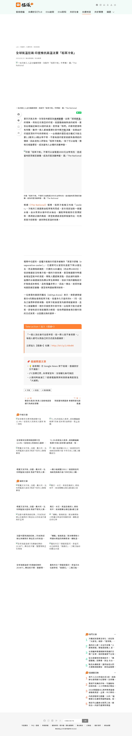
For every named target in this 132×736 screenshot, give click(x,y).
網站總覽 (107, 725)
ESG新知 (62, 11)
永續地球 (86, 11)
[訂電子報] (108, 5)
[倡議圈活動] (115, 672)
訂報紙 (89, 725)
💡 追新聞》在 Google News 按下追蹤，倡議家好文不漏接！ (53, 367)
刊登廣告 (25, 725)
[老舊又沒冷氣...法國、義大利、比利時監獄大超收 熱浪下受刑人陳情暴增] (31, 457)
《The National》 (38, 204)
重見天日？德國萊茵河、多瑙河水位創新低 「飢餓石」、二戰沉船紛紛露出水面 (64, 566)
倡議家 (22, 47)
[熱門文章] (115, 634)
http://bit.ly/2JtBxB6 (63, 345)
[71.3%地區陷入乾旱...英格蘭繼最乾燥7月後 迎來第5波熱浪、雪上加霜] (64, 428)
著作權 (62, 725)
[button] (115, 5)
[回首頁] (24, 5)
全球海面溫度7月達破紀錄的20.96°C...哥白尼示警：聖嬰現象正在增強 (30, 566)
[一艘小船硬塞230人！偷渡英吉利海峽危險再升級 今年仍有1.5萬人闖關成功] (64, 457)
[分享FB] (18, 114)
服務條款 (55, 725)
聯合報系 (80, 725)
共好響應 (98, 11)
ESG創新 (50, 11)
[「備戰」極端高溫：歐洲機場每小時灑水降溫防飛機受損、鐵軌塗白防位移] (64, 523)
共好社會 (74, 11)
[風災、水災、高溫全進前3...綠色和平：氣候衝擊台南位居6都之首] (64, 494)
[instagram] (101, 5)
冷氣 (28, 390)
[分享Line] (18, 120)
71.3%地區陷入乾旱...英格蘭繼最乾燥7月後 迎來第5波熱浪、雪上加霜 (64, 441)
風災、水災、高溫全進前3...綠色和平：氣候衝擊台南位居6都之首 (64, 508)
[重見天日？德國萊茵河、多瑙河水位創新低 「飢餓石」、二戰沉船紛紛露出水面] (64, 552)
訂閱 (85, 721)
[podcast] (104, 5)
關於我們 (98, 725)
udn (17, 47)
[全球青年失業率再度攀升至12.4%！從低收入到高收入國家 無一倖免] (31, 428)
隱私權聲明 (70, 725)
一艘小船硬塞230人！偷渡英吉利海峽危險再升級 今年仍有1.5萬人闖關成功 (64, 470)
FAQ (32, 725)
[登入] (111, 5)
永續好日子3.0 (35, 11)
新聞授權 (45, 725)
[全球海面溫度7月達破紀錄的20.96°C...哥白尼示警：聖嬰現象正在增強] (31, 552)
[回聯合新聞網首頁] (18, 5)
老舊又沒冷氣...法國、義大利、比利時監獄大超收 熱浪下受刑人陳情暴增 (31, 470)
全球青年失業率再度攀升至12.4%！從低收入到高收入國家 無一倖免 (31, 441)
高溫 (37, 390)
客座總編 (20, 11)
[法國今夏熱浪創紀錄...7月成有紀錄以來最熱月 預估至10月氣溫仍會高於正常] (31, 523)
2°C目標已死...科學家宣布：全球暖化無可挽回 (51, 373)
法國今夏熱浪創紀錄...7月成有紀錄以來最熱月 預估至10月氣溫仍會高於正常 (30, 537)
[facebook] (97, 5)
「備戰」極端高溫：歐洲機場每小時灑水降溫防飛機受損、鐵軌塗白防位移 (64, 537)
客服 (37, 725)
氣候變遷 (47, 390)
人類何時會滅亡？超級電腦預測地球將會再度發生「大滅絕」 (53, 379)
